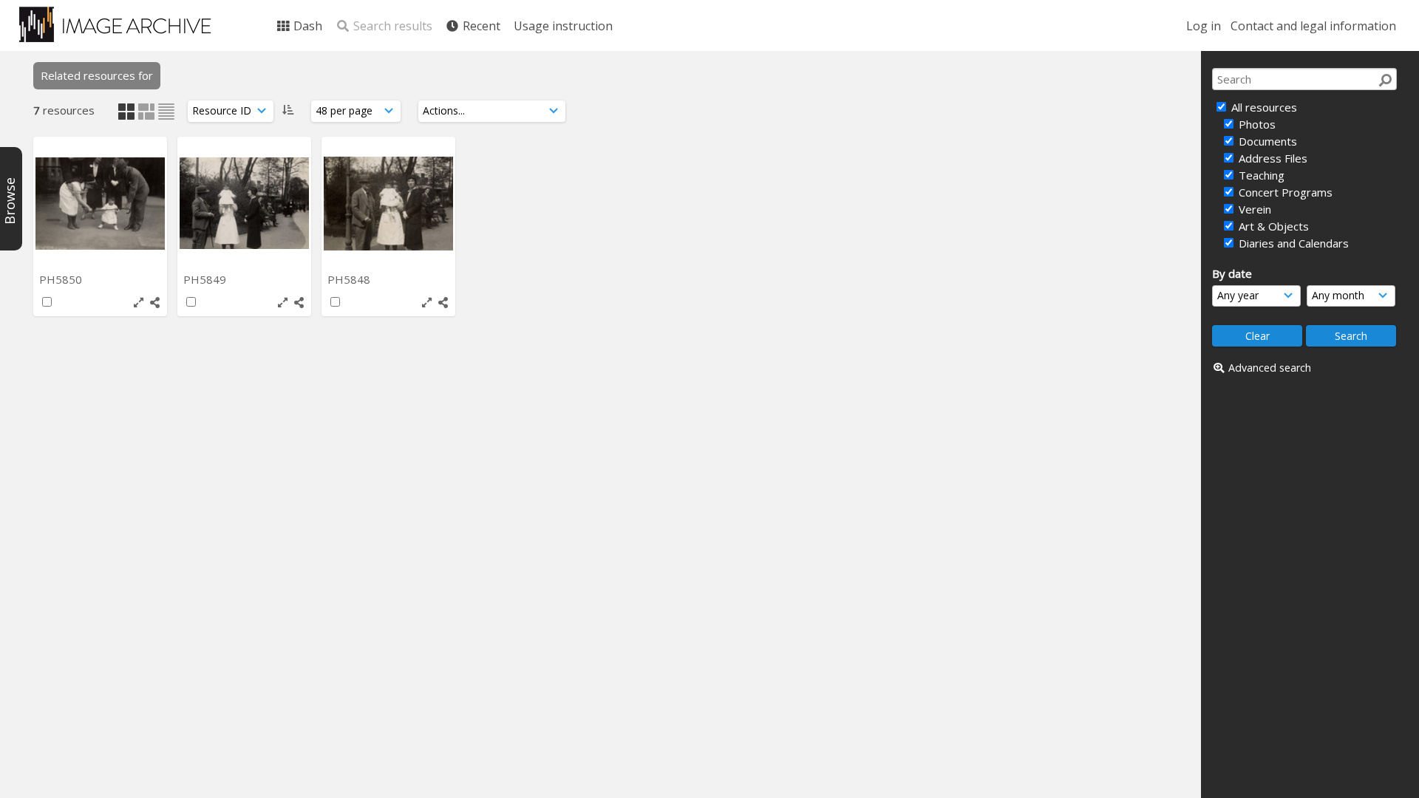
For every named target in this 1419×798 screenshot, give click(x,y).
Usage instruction (563, 26)
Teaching (1260, 175)
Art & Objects (1272, 226)
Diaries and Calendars (1292, 243)
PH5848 (350, 279)
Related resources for (97, 75)
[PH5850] (100, 203)
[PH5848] (388, 203)
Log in (1203, 26)
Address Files (1271, 158)
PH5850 (62, 279)
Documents (1266, 141)
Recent (480, 26)
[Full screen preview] (138, 302)
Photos (1256, 124)
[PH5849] (244, 203)
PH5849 (206, 279)
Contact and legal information (1313, 26)
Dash (306, 26)
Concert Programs (1284, 192)
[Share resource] (155, 302)
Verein (1253, 209)
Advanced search (1269, 368)
